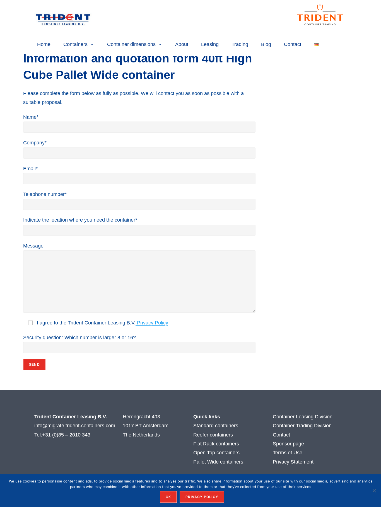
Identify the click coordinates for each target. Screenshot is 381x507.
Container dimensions (131, 44)
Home (43, 44)
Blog (266, 44)
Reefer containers (213, 435)
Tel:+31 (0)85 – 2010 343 (63, 435)
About (181, 44)
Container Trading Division (302, 425)
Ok (168, 497)
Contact (292, 44)
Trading (240, 44)
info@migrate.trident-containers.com (74, 425)
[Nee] (374, 490)
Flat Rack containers (216, 444)
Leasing (210, 44)
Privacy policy (201, 497)
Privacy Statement (293, 462)
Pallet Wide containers (218, 462)
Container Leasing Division (302, 416)
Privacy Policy (152, 323)
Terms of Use (288, 452)
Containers (75, 44)
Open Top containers (216, 452)
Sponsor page (288, 444)
